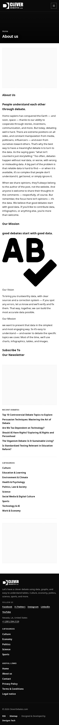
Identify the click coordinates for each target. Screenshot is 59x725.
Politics (6, 644)
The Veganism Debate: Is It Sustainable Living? (28, 440)
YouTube (6, 612)
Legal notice (9, 693)
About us (7, 673)
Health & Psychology (13, 482)
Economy (7, 639)
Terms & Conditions (13, 688)
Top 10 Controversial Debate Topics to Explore (27, 414)
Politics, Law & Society (14, 486)
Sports (5, 501)
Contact (6, 678)
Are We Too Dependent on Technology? (23, 427)
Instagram (33, 606)
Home (5, 31)
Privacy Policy (10, 683)
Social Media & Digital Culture (18, 496)
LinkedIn (45, 606)
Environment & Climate (15, 477)
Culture (6, 467)
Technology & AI (11, 505)
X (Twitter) (19, 606)
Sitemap (13, 716)
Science (6, 491)
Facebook (7, 606)
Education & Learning (14, 472)
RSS (4, 716)
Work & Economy (11, 510)
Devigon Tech (8, 720)
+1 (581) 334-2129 (10, 621)
